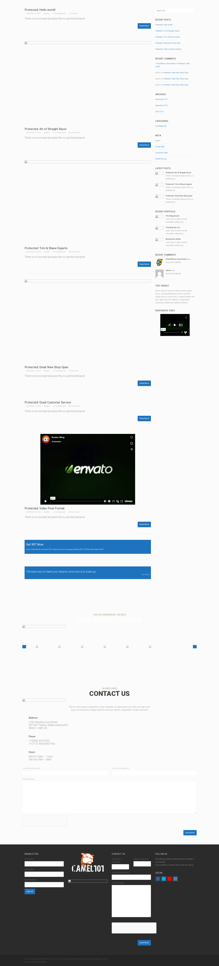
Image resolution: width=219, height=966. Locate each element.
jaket (48, 13)
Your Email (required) (120, 768)
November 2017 (161, 99)
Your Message (28, 779)
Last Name (29, 869)
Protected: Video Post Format (45, 508)
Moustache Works (173, 239)
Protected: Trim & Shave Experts (46, 248)
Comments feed (161, 153)
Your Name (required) (31, 768)
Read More (144, 26)
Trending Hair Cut (173, 227)
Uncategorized (60, 13)
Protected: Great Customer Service (48, 402)
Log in (157, 141)
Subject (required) (140, 859)
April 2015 (159, 112)
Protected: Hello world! (40, 10)
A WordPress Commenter (165, 64)
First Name (29, 859)
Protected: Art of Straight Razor (46, 129)
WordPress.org (161, 159)
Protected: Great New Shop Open (46, 367)
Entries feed (159, 147)
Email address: (31, 880)
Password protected (173, 262)
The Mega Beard (172, 216)
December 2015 (161, 105)
